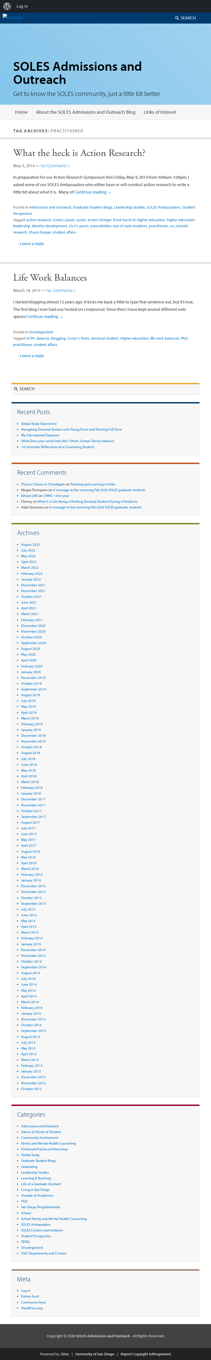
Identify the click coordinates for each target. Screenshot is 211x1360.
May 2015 (28, 920)
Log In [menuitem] (22, 6)
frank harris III (124, 219)
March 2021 (30, 613)
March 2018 (30, 781)
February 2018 (32, 787)
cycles (81, 219)
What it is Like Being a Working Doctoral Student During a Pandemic (88, 501)
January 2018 (31, 793)
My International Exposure (40, 435)
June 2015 (29, 915)
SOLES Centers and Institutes (42, 1230)
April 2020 (29, 660)
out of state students (130, 225)
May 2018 (28, 770)
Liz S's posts (78, 225)
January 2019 (31, 729)
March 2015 (30, 932)
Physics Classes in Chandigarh (43, 484)
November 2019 (33, 677)
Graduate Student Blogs (92, 207)
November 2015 (33, 891)
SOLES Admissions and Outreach (77, 72)
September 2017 (33, 816)
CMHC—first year (56, 495)
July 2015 (28, 909)
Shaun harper (40, 232)
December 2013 (33, 1019)
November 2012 (33, 1083)
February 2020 (32, 666)
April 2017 (29, 845)
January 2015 (31, 944)
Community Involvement (39, 1137)
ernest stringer (100, 219)
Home (21, 112)
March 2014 (30, 1002)
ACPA (30, 338)
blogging (58, 338)
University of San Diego (94, 1354)
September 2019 (33, 689)
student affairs (64, 232)
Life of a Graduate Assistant (41, 1184)
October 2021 (31, 596)
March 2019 (30, 718)
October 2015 (31, 897)
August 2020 (30, 648)
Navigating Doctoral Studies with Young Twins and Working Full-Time (71, 429)
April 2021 (29, 608)
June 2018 (29, 764)
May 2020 (28, 654)
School (26, 1213)
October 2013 (31, 1025)
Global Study (30, 1155)
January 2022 (31, 579)
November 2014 (33, 955)
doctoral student (105, 338)
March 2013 (30, 1059)
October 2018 (31, 747)
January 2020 (31, 672)
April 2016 (29, 863)
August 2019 (30, 695)
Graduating (29, 1166)
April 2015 (29, 926)
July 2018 (28, 758)
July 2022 (28, 550)
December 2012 (33, 1077)
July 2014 (28, 978)
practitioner (158, 225)
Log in (25, 1290)
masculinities (100, 225)
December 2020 (33, 625)
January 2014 (31, 1013)
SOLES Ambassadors (164, 207)
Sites (65, 1354)
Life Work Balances (50, 278)
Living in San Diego (35, 1189)
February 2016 (32, 874)
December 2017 (33, 799)
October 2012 (31, 1088)
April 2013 (29, 1054)
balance (43, 338)
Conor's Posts (78, 338)
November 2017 (33, 805)
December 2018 (33, 735)
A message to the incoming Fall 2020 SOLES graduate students (99, 490)
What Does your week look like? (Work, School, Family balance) (67, 441)
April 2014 (29, 996)
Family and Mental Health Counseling (48, 1143)
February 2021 (32, 620)
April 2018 (29, 776)
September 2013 (33, 1030)
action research (38, 219)
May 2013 (28, 1048)
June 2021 (29, 602)
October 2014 (31, 961)
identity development (49, 225)
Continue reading (93, 192)
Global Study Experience (39, 423)
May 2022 (28, 556)
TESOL (25, 1241)
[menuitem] (7, 6)
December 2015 (33, 886)
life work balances (164, 338)
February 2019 (32, 724)
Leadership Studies (129, 207)
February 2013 (32, 1065)
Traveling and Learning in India (92, 484)
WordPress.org (32, 1308)
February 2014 (32, 1007)
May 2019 (28, 706)
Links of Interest (160, 112)
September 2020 (33, 643)
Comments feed (33, 1302)
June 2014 (29, 984)
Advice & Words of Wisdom (41, 1131)
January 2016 (31, 880)
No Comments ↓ (55, 165)
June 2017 (29, 834)
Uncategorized (41, 331)
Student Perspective (36, 1236)
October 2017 (31, 811)
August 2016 (30, 851)
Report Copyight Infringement (146, 1354)
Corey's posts (64, 219)
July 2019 (28, 700)
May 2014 (28, 990)
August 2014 (30, 973)
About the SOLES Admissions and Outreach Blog (85, 112)
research (20, 232)
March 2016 (30, 868)
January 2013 (31, 1071)
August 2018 (30, 752)
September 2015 (33, 903)
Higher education (151, 219)
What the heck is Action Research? (79, 153)
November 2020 (33, 631)
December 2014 (33, 950)
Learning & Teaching (36, 1178)
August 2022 (30, 544)
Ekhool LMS (29, 495)
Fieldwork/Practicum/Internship (44, 1149)
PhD (184, 338)
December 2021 (33, 585)
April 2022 (29, 561)
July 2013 (28, 1042)
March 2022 (30, 567)
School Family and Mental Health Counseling (54, 1218)
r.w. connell (178, 225)
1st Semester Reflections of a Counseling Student (57, 447)
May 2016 (28, 857)
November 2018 (33, 741)
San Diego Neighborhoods (40, 1207)
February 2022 (32, 573)
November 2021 (33, 590)
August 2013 (30, 1036)
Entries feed (30, 1296)
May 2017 (28, 839)
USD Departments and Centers (43, 1253)
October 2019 (31, 683)
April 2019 (29, 712)
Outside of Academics (37, 1195)
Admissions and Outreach (50, 207)
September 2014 (33, 967)
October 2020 (31, 637)
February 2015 (32, 938)
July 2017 (28, 828)
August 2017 (30, 822)
